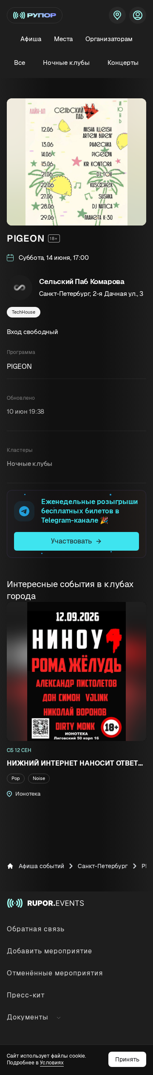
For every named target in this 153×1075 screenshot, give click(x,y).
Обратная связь (36, 929)
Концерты (123, 62)
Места (63, 39)
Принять (127, 1059)
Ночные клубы (66, 62)
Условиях (52, 1062)
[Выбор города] (117, 15)
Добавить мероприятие (49, 951)
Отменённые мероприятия (55, 973)
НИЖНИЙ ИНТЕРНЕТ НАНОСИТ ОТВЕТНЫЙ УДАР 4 (76, 763)
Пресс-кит (26, 995)
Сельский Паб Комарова (81, 281)
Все (19, 62)
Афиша (30, 39)
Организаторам (109, 39)
